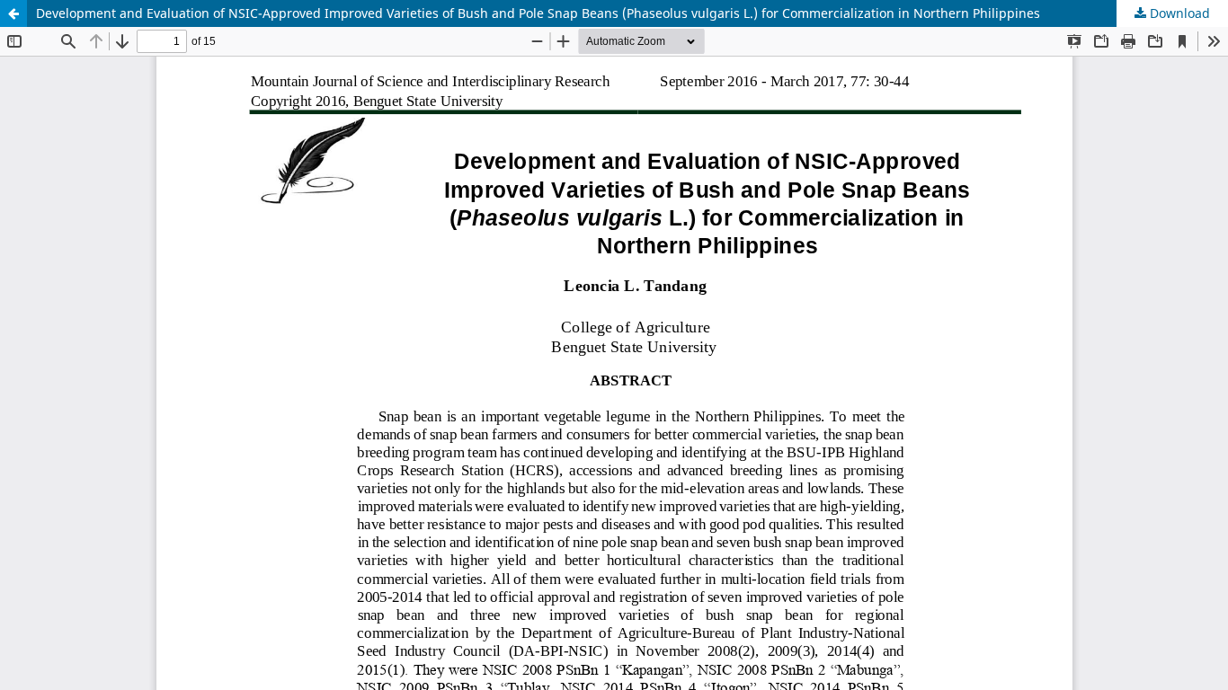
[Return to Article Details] (13, 13)
